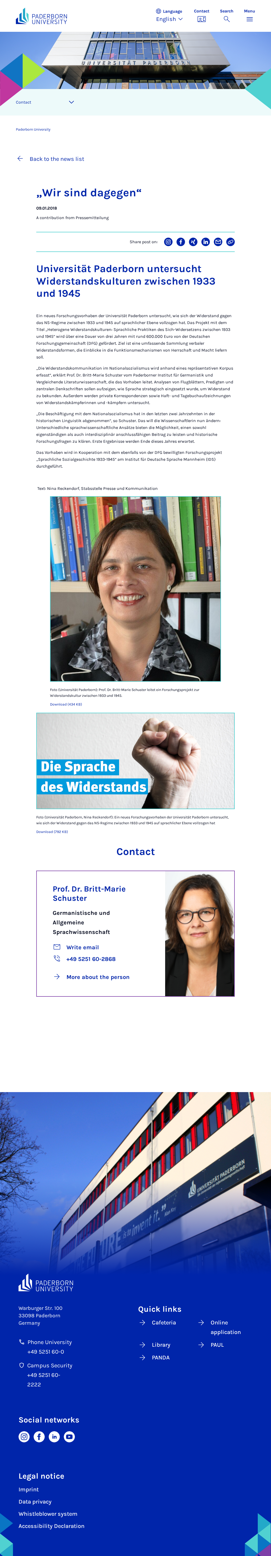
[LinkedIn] (54, 1436)
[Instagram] (24, 1436)
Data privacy (35, 1501)
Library (161, 1344)
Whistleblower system (48, 1513)
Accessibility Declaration (51, 1526)
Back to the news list (57, 159)
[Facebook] (39, 1436)
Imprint (29, 1489)
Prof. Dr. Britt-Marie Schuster (89, 893)
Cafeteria (164, 1322)
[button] (172, 16)
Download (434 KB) (66, 704)
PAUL (217, 1344)
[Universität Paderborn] (46, 1282)
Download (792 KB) (52, 832)
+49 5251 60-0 (46, 1351)
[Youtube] (69, 1436)
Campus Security (49, 1365)
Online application (226, 1327)
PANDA (161, 1357)
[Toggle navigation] (71, 102)
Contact (23, 102)
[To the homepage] (41, 15)
